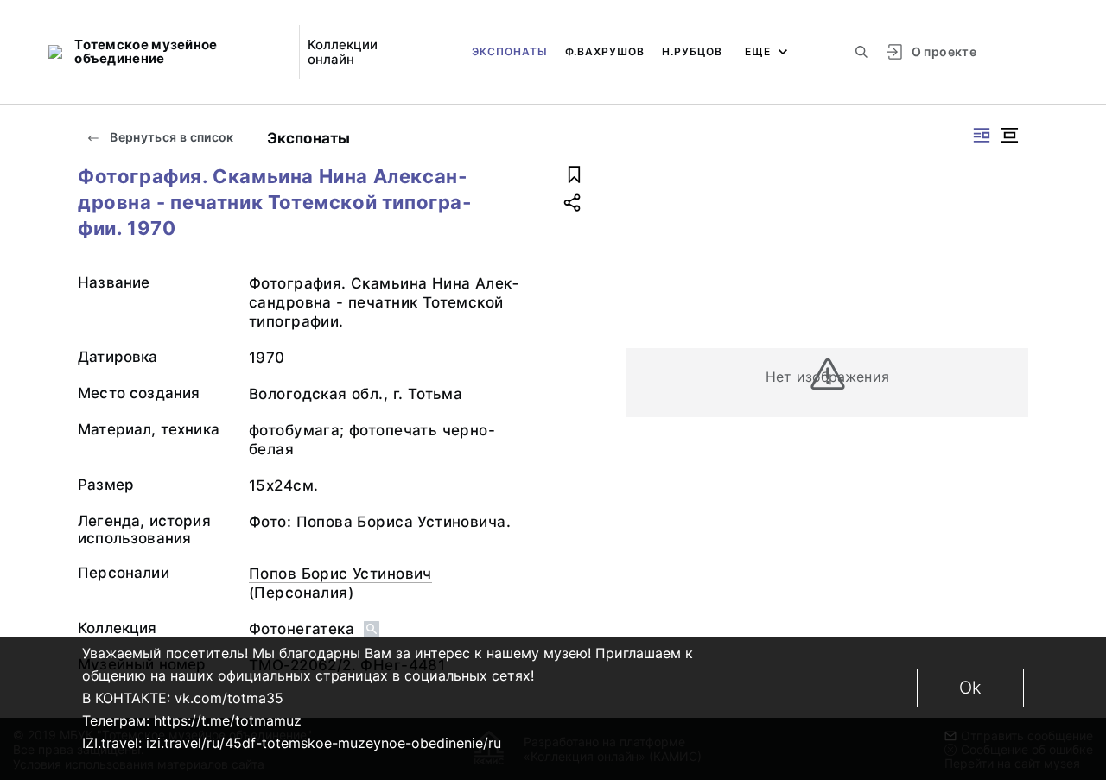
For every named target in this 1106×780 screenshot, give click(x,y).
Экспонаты (510, 51)
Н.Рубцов (692, 51)
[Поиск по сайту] (861, 52)
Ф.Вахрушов (605, 51)
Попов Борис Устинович (340, 573)
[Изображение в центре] (1009, 135)
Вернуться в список (170, 137)
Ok (970, 687)
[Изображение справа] (981, 135)
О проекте (944, 51)
